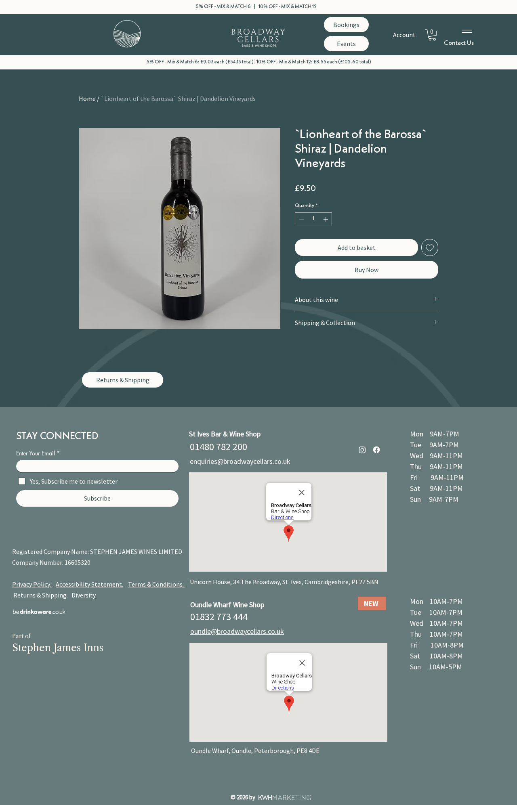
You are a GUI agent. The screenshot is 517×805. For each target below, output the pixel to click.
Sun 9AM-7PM (434, 499)
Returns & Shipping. (40, 595)
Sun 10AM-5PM (436, 666)
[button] (432, 35)
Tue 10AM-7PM (436, 612)
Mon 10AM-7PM (436, 601)
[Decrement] (300, 219)
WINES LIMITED (160, 551)
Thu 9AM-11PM (436, 466)
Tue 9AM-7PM (434, 444)
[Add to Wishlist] (429, 247)
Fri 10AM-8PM (437, 645)
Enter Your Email (35, 453)
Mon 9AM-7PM (434, 433)
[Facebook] (376, 449)
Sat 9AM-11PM (436, 488)
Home (87, 98)
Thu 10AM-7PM (436, 634)
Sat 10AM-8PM (436, 655)
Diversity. (84, 595)
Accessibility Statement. (89, 584)
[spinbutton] (313, 219)
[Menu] (467, 31)
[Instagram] (362, 449)
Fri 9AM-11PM (437, 477)
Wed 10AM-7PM (436, 623)
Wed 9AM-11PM (436, 455)
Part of (21, 636)
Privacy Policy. (32, 584)
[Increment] (326, 219)
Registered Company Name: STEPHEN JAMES (75, 551)
